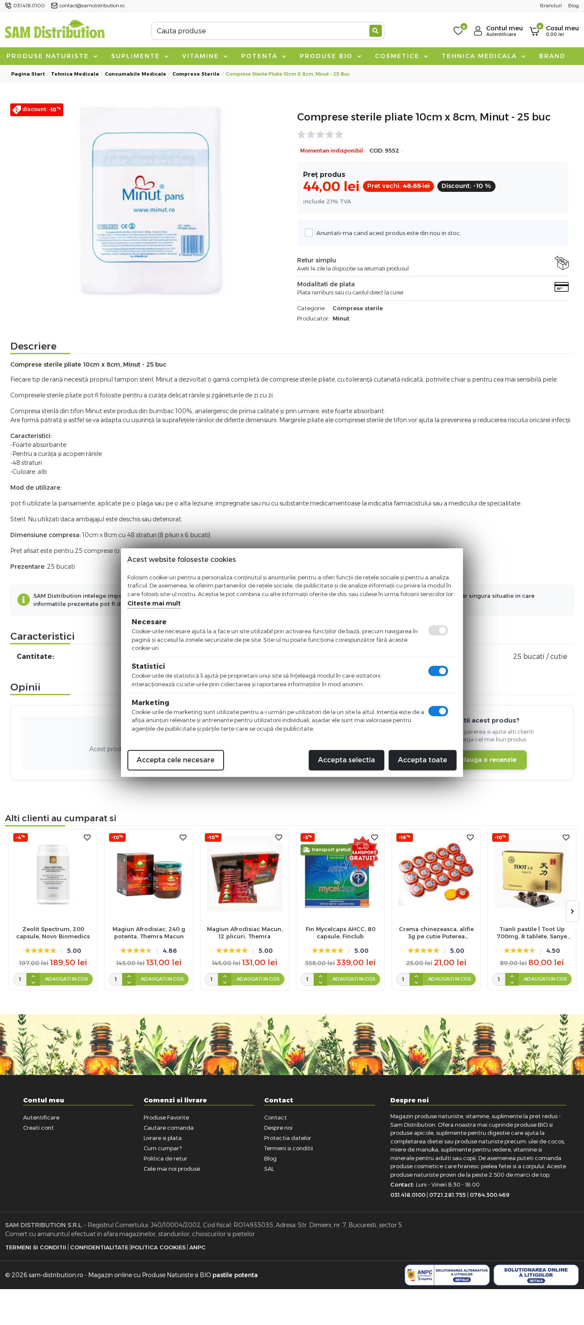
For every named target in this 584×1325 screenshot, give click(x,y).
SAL (269, 1168)
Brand (552, 56)
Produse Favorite (166, 1117)
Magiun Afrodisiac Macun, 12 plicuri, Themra (245, 932)
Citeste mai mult (154, 603)
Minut (341, 318)
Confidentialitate (99, 1247)
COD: (376, 150)
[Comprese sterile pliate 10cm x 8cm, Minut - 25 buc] (151, 199)
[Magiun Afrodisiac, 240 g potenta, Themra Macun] (148, 873)
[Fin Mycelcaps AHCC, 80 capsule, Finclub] (340, 873)
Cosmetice (398, 56)
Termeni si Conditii (35, 1247)
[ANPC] (447, 1275)
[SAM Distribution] (54, 30)
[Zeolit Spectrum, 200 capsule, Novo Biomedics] (53, 873)
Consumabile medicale (135, 74)
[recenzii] (428, 134)
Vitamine (201, 56)
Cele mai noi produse (172, 1168)
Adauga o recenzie (486, 760)
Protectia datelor (287, 1137)
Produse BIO (327, 56)
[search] (375, 31)
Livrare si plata (163, 1137)
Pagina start (28, 74)
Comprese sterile (196, 74)
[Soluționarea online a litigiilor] (536, 1275)
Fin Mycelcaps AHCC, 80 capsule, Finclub (340, 932)
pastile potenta (235, 1275)
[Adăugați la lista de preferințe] (87, 838)
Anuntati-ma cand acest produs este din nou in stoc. (388, 232)
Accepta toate (422, 760)
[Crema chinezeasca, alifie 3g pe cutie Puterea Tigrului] (436, 873)
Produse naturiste (48, 56)
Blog (270, 1158)
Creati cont (38, 1127)
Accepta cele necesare (176, 760)
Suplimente (136, 56)
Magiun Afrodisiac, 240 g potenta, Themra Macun (148, 932)
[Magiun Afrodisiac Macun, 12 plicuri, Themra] (244, 873)
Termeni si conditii (288, 1148)
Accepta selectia (346, 760)
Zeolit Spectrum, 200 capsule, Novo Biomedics (53, 932)
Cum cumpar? (163, 1148)
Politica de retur (165, 1158)
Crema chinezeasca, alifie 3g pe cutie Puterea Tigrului (436, 932)
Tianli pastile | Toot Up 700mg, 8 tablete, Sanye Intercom (532, 932)
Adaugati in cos (66, 979)
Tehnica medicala (480, 56)
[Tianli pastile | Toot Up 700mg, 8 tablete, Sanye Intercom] (531, 873)
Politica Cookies (158, 1247)
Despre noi (278, 1127)
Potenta (260, 56)
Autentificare (41, 1117)
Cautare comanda (169, 1127)
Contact (275, 1117)
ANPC (197, 1247)
